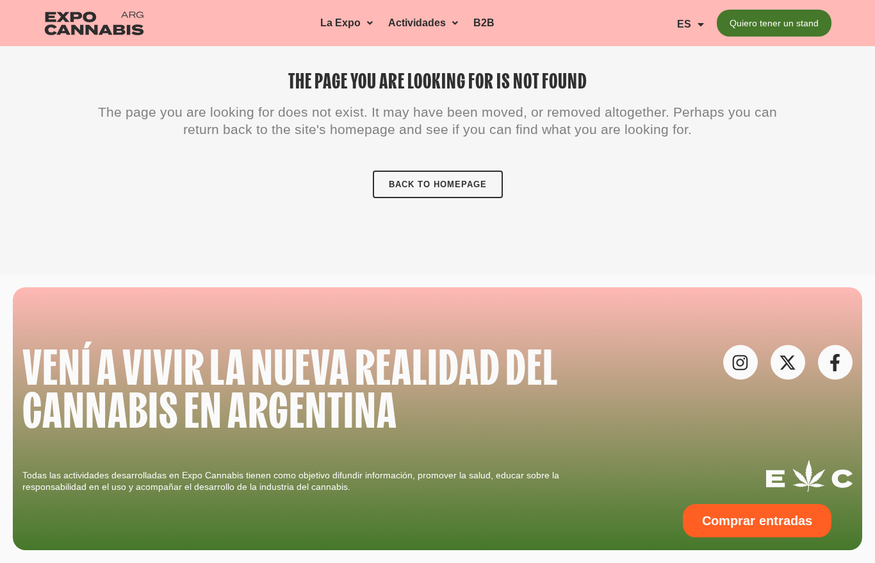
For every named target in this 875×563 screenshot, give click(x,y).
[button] (346, 23)
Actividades (417, 22)
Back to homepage (438, 184)
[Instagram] (740, 362)
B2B (484, 22)
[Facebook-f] (835, 362)
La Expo (340, 22)
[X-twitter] (788, 362)
